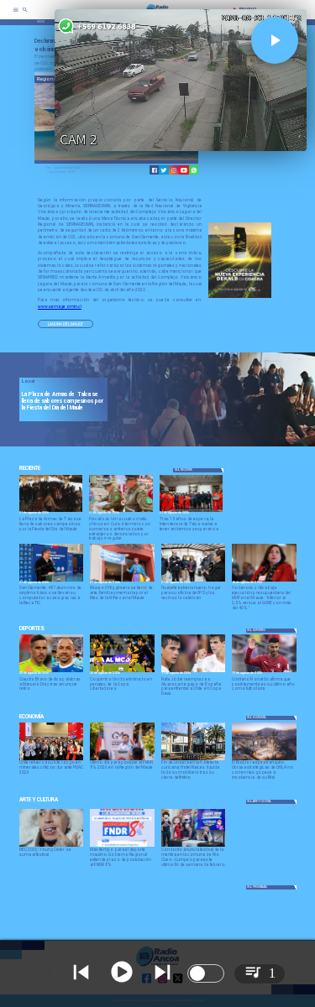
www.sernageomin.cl (59, 306)
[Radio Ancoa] (25, 15)
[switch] (205, 973)
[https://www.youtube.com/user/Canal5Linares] (184, 170)
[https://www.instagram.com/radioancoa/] (174, 170)
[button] (65, 324)
